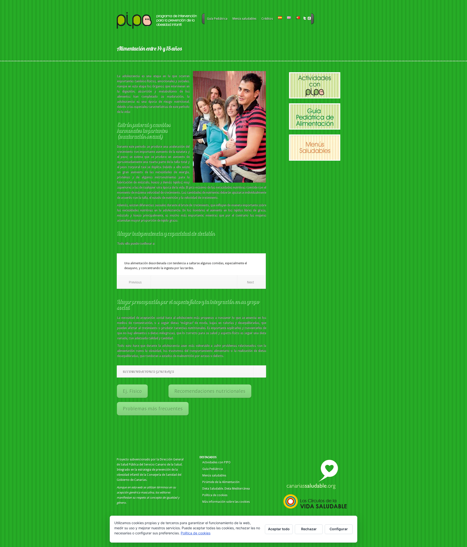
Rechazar (309, 529)
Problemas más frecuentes (153, 409)
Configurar (339, 529)
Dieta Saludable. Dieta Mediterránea (226, 488)
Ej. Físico (132, 391)
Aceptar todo (279, 529)
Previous (135, 282)
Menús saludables (244, 18)
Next (250, 282)
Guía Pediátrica (217, 18)
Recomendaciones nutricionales (209, 391)
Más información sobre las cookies (226, 501)
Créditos (267, 18)
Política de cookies (214, 495)
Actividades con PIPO (216, 462)
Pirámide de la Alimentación (221, 482)
